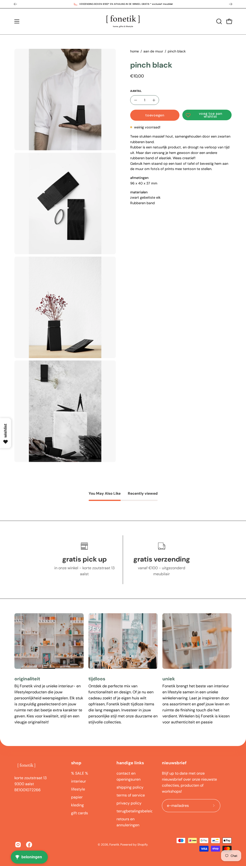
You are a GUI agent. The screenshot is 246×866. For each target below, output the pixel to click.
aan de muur (153, 51)
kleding (77, 805)
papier (77, 797)
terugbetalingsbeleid (135, 811)
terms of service (131, 795)
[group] (123, 4)
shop (76, 762)
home (134, 51)
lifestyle (78, 789)
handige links (130, 762)
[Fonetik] (123, 21)
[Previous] (15, 4)
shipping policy (130, 787)
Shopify (142, 845)
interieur (78, 781)
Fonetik (114, 845)
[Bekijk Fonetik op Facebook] (29, 844)
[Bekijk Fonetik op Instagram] (18, 844)
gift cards (79, 812)
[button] (218, 21)
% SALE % (79, 773)
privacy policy (129, 803)
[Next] (230, 4)
